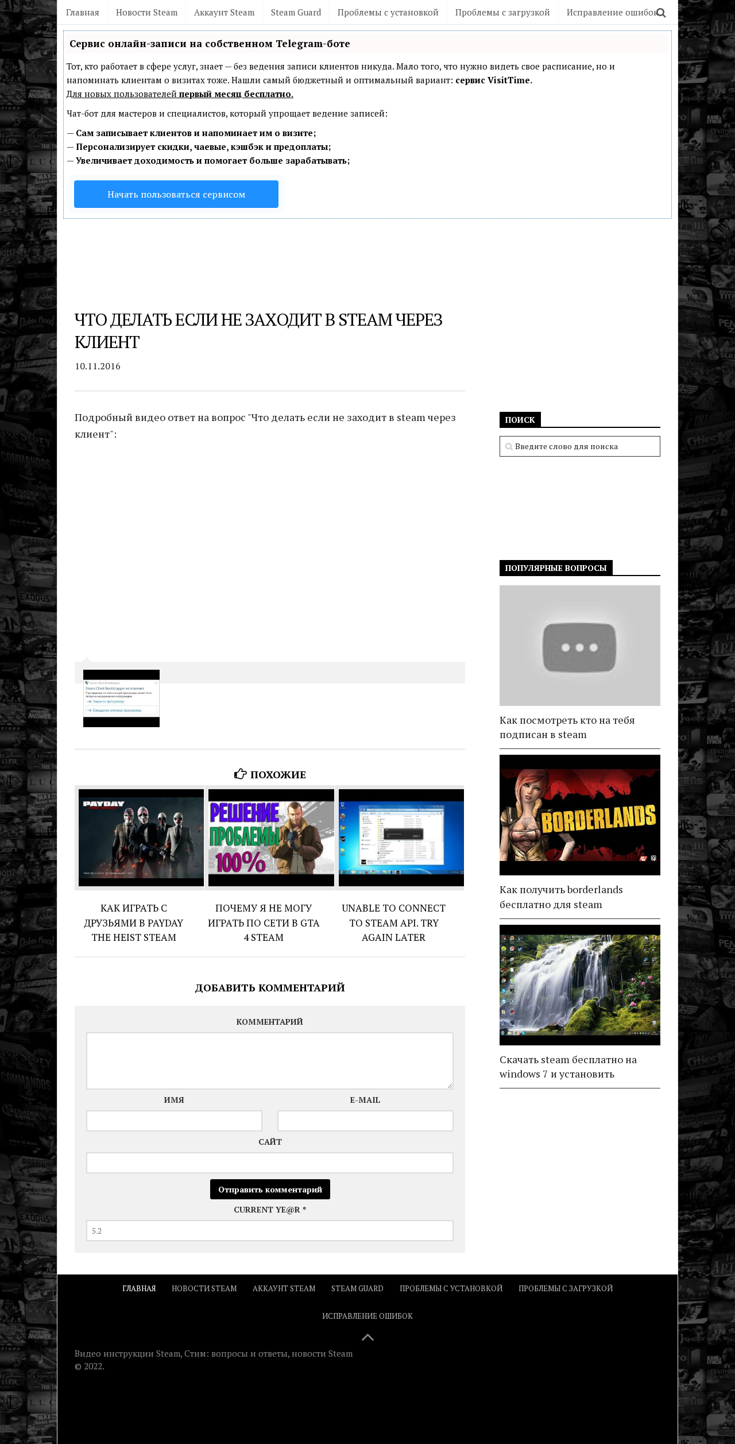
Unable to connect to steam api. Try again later (394, 922)
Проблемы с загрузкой (502, 12)
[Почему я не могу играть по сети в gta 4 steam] (269, 837)
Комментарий (270, 1021)
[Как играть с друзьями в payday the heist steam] (139, 837)
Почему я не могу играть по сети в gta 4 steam (264, 922)
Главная (82, 12)
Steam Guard (296, 12)
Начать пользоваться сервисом (176, 194)
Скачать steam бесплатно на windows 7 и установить (568, 1066)
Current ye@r (270, 1209)
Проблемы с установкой (388, 12)
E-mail (365, 1099)
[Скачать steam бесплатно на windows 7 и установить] (580, 985)
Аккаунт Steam (224, 12)
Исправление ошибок (612, 12)
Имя (174, 1099)
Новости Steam (146, 12)
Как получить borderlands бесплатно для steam (561, 896)
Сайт (270, 1141)
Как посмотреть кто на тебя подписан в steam (567, 727)
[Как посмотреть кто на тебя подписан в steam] (580, 645)
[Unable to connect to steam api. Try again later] (399, 837)
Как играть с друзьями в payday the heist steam (133, 922)
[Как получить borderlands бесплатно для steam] (580, 815)
